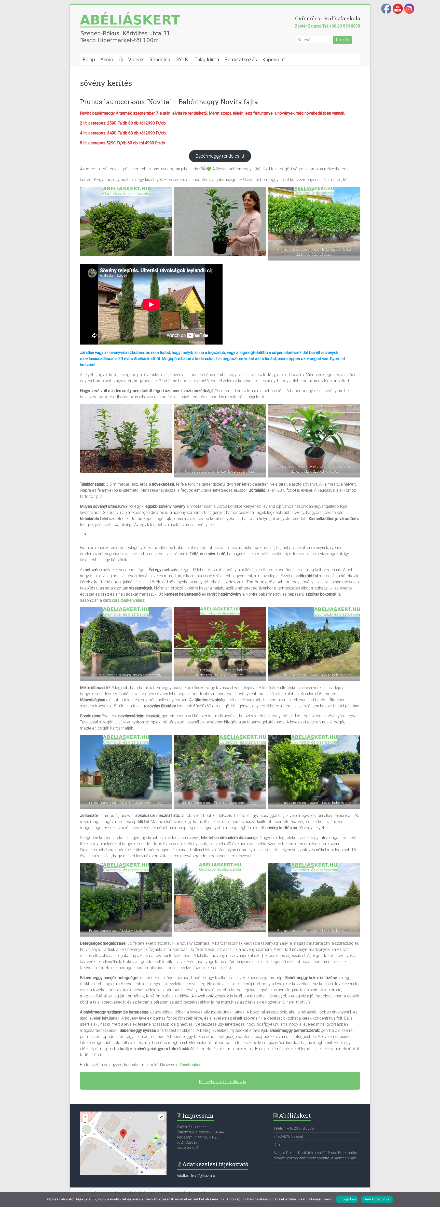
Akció (106, 60)
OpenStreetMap (154, 1172)
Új (121, 60)
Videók (136, 60)
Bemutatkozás (240, 60)
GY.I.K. (182, 60)
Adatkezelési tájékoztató (196, 1176)
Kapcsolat (273, 60)
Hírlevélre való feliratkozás (222, 1081)
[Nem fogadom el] (433, 1199)
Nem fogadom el (377, 1199)
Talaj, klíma (207, 60)
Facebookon (190, 1064)
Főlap (88, 60)
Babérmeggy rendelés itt (220, 156)
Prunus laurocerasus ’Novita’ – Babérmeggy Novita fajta (169, 101)
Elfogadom (347, 1199)
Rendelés (159, 60)
